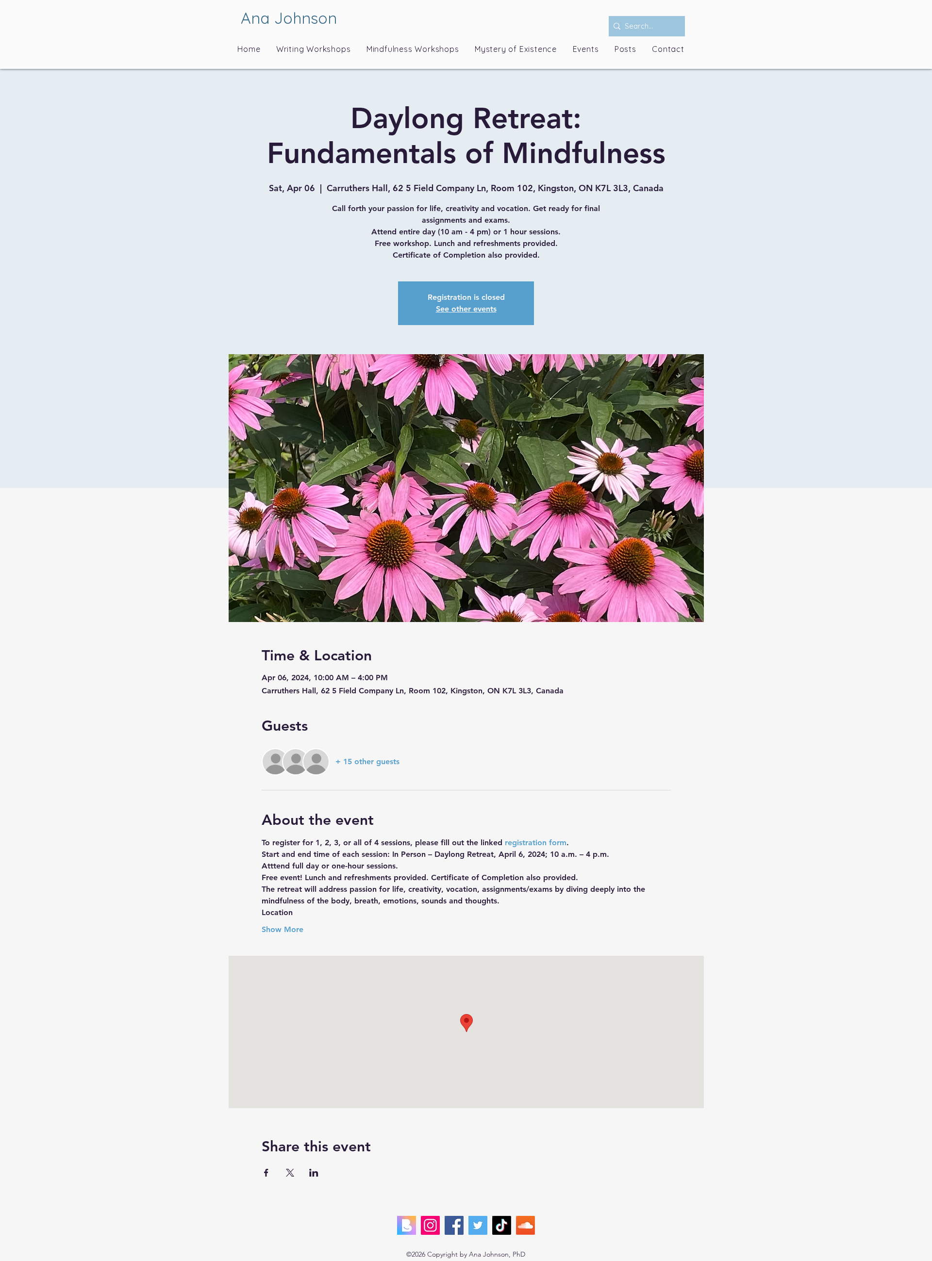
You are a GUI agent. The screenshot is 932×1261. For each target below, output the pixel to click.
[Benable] (406, 1225)
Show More (282, 929)
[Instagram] (430, 1225)
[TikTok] (501, 1225)
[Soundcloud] (525, 1225)
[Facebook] (454, 1225)
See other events (466, 308)
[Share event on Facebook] (266, 1173)
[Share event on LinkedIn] (313, 1173)
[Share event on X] (290, 1173)
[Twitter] (477, 1225)
